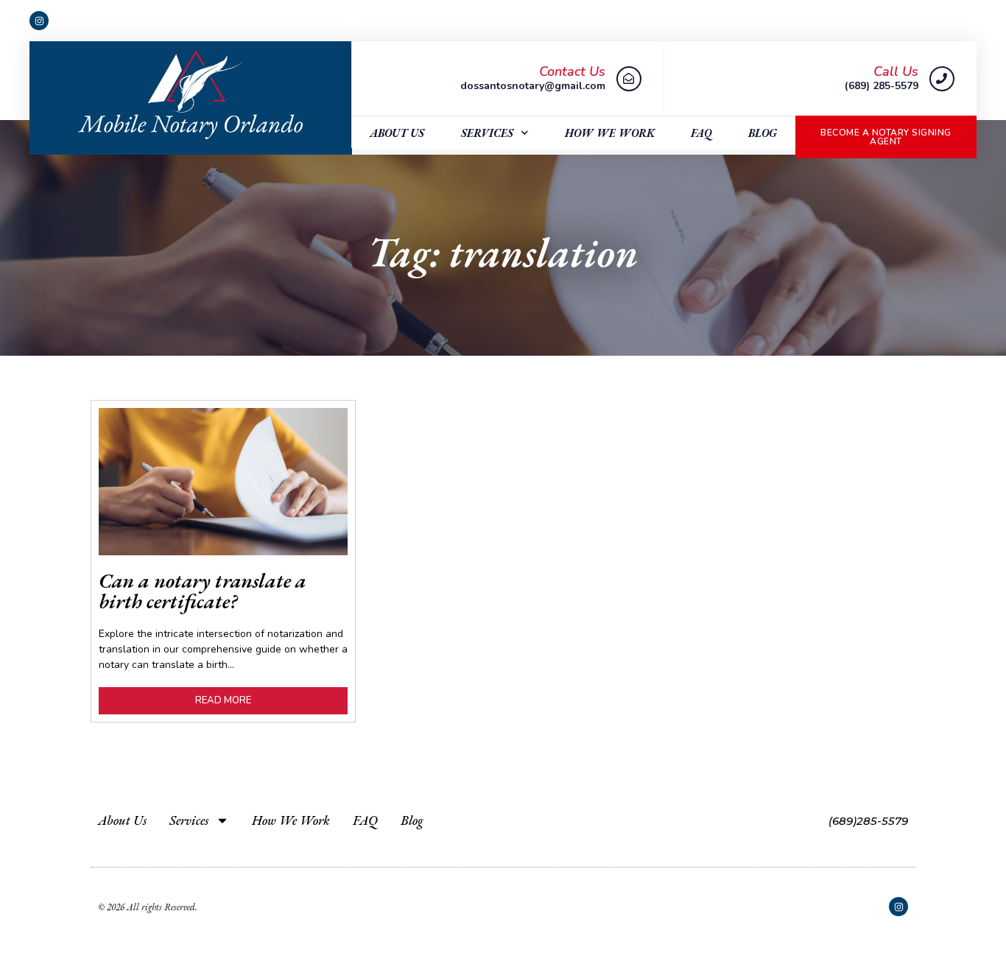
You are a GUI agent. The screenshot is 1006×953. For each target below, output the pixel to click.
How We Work (610, 133)
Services (487, 133)
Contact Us (572, 71)
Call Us (895, 71)
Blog (762, 133)
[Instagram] (39, 20)
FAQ (701, 133)
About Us (397, 133)
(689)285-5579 (868, 821)
